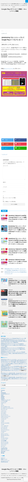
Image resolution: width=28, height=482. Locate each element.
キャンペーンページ (8, 68)
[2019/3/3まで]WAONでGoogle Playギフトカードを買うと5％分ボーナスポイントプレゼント (17, 261)
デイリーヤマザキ (5, 423)
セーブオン (3, 413)
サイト (4, 191)
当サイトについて (5, 450)
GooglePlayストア (5, 393)
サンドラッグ (4, 409)
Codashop (3, 392)
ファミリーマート (5, 429)
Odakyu (3, 396)
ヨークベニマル (4, 442)
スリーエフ (3, 412)
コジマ (2, 405)
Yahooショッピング (5, 399)
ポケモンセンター (5, 435)
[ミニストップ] (14, 95)
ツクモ (2, 420)
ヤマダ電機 (3, 440)
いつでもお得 (4, 401)
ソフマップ (3, 418)
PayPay (3, 398)
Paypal (2, 397)
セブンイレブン (4, 417)
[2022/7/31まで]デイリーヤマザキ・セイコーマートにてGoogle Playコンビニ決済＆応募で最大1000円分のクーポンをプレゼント (14, 361)
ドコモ (2, 424)
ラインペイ (3, 444)
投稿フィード (4, 459)
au (1, 391)
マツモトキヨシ (4, 438)
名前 (4, 182)
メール (5, 186)
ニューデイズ (4, 427)
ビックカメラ (4, 428)
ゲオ (2, 403)
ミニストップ (4, 154)
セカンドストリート (5, 416)
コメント (5, 165)
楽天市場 (3, 451)
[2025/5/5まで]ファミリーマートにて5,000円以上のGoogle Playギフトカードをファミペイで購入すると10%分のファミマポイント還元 (13, 349)
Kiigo (2, 395)
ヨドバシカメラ (4, 443)
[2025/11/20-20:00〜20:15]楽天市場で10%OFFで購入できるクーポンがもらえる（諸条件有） (17, 293)
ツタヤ (2, 421)
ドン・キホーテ (4, 425)
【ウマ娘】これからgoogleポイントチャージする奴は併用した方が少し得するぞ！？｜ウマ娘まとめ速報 (14, 364)
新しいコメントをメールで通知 (9, 197)
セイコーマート (4, 414)
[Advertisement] (14, 21)
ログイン (3, 457)
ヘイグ (2, 432)
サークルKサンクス (5, 406)
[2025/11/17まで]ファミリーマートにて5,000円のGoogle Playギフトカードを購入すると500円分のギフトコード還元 (13, 345)
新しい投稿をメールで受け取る (9, 201)
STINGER (19, 479)
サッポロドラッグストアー (7, 408)
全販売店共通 (4, 448)
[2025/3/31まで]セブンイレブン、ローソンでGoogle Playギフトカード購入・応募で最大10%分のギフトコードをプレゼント (14, 353)
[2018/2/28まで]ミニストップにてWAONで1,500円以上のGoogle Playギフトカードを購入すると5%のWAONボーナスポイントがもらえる (17, 230)
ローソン (3, 446)
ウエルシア (3, 402)
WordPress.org (4, 461)
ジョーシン (3, 410)
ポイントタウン (4, 433)
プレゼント (3, 431)
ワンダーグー (4, 447)
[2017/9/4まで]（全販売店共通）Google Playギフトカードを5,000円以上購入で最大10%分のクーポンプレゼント (14, 374)
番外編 (2, 452)
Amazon (3, 390)
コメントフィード (5, 460)
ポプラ (2, 436)
